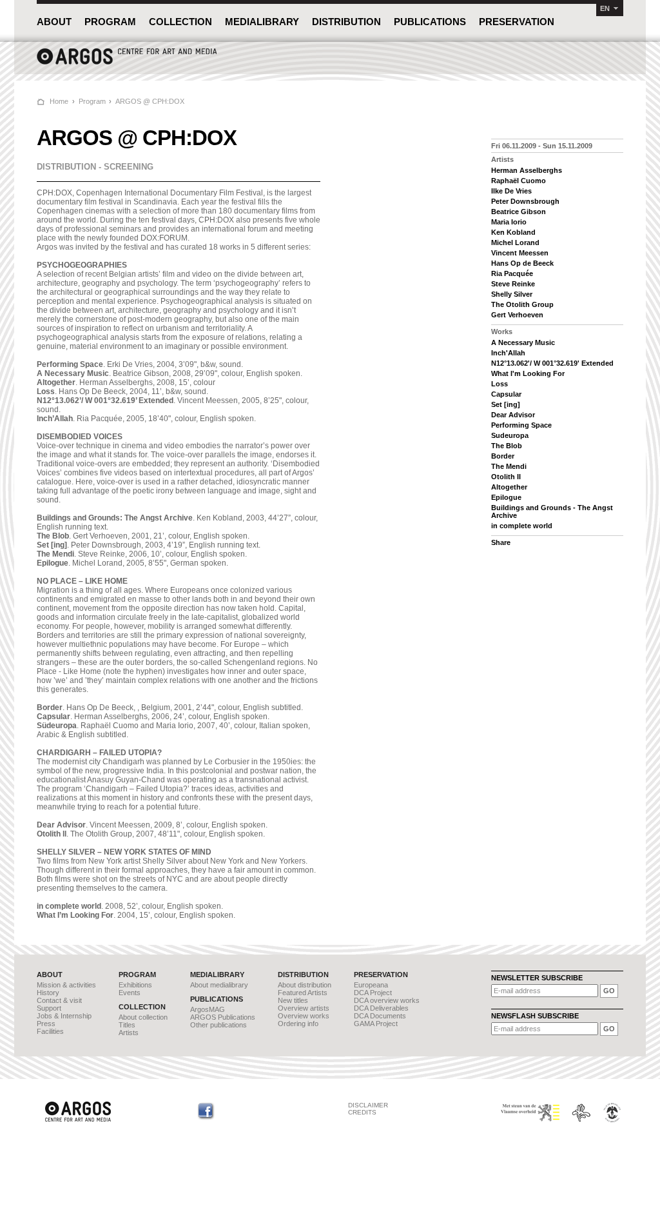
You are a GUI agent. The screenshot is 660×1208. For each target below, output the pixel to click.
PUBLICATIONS (430, 21)
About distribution (304, 985)
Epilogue (506, 497)
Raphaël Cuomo (518, 180)
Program (92, 101)
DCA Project (373, 992)
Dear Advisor (513, 415)
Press (46, 1023)
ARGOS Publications (222, 1017)
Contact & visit (59, 1000)
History (48, 992)
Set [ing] (505, 404)
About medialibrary (219, 985)
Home (59, 101)
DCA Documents (380, 1016)
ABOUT (54, 21)
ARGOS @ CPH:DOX (149, 101)
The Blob (506, 446)
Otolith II (506, 476)
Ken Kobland (513, 232)
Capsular (506, 394)
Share (500, 542)
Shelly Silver (511, 294)
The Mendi (509, 466)
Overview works (303, 1016)
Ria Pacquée (512, 273)
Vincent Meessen (519, 253)
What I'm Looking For (528, 373)
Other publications (218, 1025)
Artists (129, 1032)
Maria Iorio (509, 222)
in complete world (521, 526)
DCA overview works (387, 1000)
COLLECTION (180, 21)
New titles (293, 1000)
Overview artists (303, 1008)
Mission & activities (66, 985)
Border (502, 456)
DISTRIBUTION (346, 21)
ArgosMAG (207, 1009)
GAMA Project (376, 1023)
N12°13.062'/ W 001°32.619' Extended (552, 363)
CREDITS (362, 1112)
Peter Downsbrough (525, 201)
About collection (143, 1017)
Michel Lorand (515, 242)
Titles (127, 1025)
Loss (499, 384)
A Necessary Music (523, 342)
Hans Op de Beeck (522, 263)
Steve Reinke (513, 284)
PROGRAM (110, 21)
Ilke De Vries (511, 191)
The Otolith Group (522, 304)
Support (49, 1008)
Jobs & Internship (64, 1016)
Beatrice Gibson (518, 211)
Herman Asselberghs (526, 170)
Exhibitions (135, 985)
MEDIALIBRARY (262, 21)
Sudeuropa (510, 435)
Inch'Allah (508, 353)
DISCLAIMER (368, 1105)
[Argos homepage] (127, 62)
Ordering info (298, 1023)
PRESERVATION (516, 21)
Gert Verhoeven (517, 315)
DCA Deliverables (381, 1008)
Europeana (371, 985)
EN (605, 8)
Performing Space (521, 425)
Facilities (50, 1031)
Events (130, 992)
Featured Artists (302, 992)
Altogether (509, 487)
